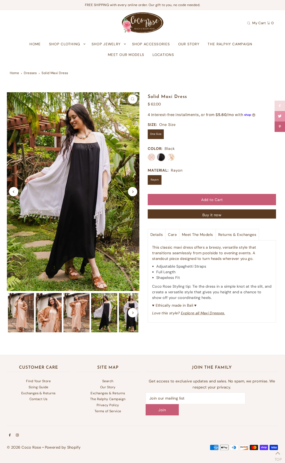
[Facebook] (10, 435)
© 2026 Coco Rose (24, 447)
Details (156, 234)
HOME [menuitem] (35, 44)
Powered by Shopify (63, 447)
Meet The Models (197, 234)
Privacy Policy (108, 405)
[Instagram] (17, 435)
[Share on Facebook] (280, 106)
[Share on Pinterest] (280, 126)
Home (14, 73)
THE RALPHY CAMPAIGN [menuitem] (230, 44)
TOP (278, 458)
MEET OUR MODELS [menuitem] (126, 54)
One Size (155, 134)
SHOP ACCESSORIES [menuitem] (151, 44)
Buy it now (212, 215)
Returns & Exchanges (237, 234)
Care (172, 234)
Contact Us (38, 399)
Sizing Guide (38, 387)
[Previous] (13, 191)
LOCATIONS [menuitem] (163, 54)
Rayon (155, 179)
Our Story (108, 387)
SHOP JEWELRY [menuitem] (106, 44)
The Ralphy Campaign (108, 399)
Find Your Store (38, 381)
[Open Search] (248, 22)
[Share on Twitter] (280, 116)
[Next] (132, 191)
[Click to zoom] (132, 99)
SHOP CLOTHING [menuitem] (64, 44)
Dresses (30, 73)
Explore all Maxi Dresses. (203, 313)
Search (107, 381)
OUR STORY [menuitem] (188, 44)
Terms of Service (108, 411)
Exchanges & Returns (38, 393)
